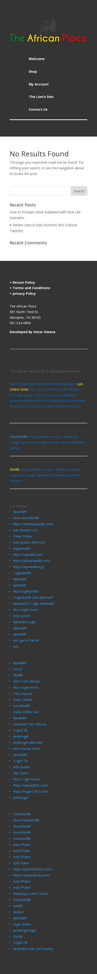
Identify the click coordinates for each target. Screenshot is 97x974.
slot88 (17, 906)
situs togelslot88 (25, 591)
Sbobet (18, 912)
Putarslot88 (22, 814)
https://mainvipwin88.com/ (33, 524)
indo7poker (21, 616)
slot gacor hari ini (26, 640)
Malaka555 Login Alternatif (33, 603)
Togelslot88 (22, 573)
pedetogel (20, 736)
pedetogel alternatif (28, 742)
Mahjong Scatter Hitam (30, 893)
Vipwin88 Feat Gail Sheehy (33, 948)
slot (16, 646)
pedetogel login (24, 930)
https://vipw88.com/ (28, 554)
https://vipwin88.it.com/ (30, 785)
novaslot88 (21, 705)
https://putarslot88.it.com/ (33, 869)
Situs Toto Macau (26, 681)
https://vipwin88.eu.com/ (31, 875)
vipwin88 (19, 585)
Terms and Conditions (31, 288)
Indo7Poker (22, 844)
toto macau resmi (26, 748)
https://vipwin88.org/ (28, 567)
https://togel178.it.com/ (30, 791)
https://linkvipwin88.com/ (32, 560)
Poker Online (22, 536)
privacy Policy (24, 293)
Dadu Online (22, 699)
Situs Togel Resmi (26, 779)
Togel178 (20, 730)
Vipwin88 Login (24, 622)
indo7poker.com (25, 530)
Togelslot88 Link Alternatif (33, 597)
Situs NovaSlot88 (26, 518)
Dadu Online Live (26, 712)
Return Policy (24, 282)
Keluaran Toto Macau (29, 724)
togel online (22, 924)
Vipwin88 (19, 511)
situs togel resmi (25, 609)
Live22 (18, 669)
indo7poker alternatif (29, 542)
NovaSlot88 (22, 826)
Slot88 (18, 675)
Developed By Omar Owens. (33, 332)
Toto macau (22, 693)
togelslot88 (21, 548)
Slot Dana (20, 773)
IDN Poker (21, 863)
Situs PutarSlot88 (26, 820)
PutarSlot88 (19, 436)
